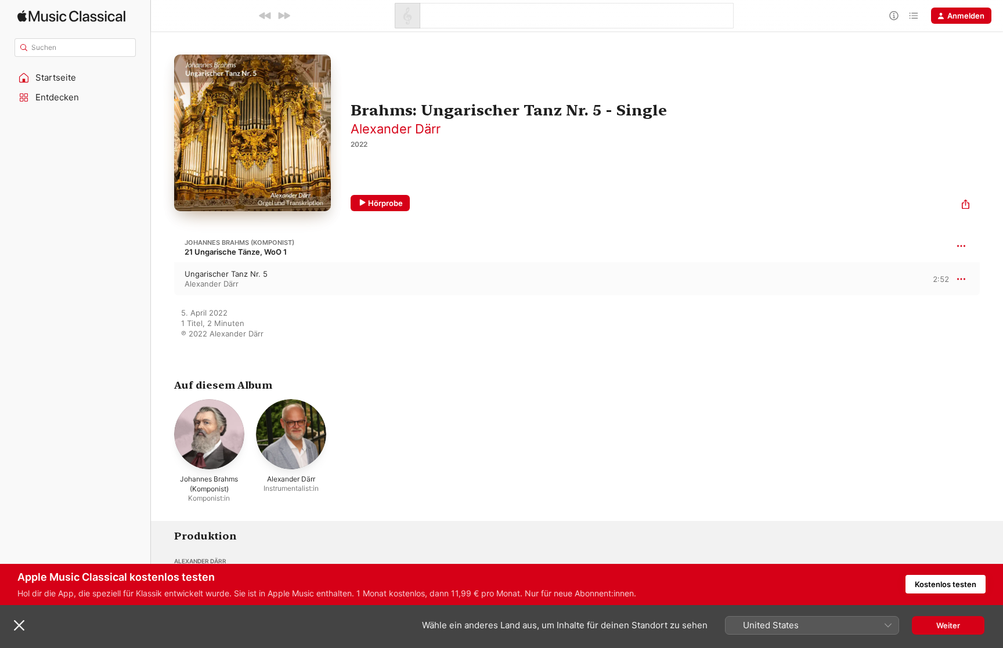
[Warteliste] (913, 16)
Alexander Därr (396, 128)
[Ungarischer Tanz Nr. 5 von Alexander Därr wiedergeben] (162, 279)
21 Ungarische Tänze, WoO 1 (236, 251)
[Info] (894, 16)
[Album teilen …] (965, 205)
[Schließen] (19, 625)
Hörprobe (385, 203)
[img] (71, 16)
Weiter (948, 625)
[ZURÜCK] (265, 15)
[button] (75, 77)
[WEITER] (284, 15)
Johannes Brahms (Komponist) (239, 242)
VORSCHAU (933, 278)
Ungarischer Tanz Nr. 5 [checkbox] (226, 273)
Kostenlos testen (945, 584)
